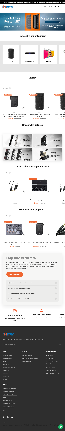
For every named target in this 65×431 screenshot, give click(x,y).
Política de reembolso (9, 403)
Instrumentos (6, 370)
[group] (32, 22)
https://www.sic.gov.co (52, 373)
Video (4, 361)
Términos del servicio (8, 406)
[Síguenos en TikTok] (16, 417)
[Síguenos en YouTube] (12, 417)
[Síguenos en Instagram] (8, 417)
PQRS (4, 410)
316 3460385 (52, 367)
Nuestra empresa (27, 361)
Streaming (5, 373)
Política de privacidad (8, 391)
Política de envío (7, 400)
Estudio (5, 379)
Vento (14, 112)
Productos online (7, 355)
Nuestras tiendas (51, 370)
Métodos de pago (27, 355)
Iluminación (6, 364)
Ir (41, 311)
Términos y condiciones (9, 388)
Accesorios (6, 376)
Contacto (50, 6)
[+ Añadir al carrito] (23, 107)
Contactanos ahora (15, 274)
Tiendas (45, 6)
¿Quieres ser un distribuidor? (30, 358)
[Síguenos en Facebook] (4, 417)
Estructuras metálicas (9, 367)
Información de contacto (42, 425)
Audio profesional (7, 358)
